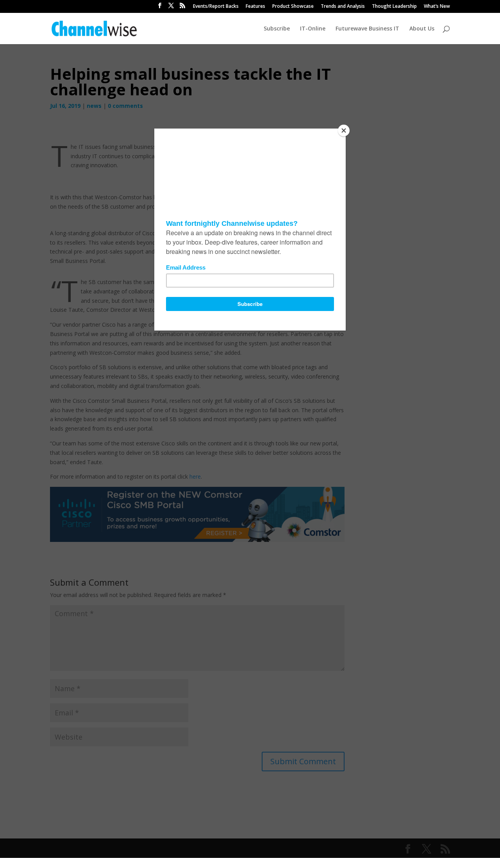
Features (255, 6)
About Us (421, 29)
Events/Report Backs (216, 6)
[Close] (344, 130)
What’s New (437, 6)
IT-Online (312, 29)
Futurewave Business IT (367, 29)
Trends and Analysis (343, 6)
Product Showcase (293, 6)
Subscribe (277, 29)
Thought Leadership (394, 6)
